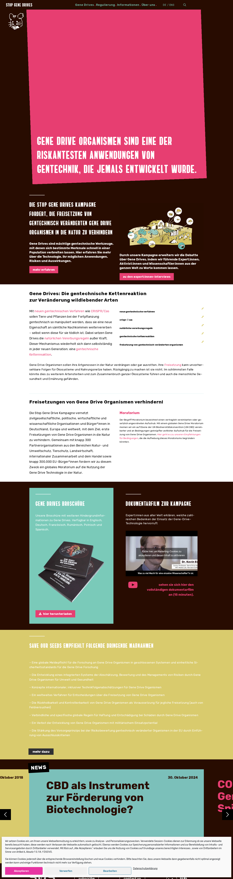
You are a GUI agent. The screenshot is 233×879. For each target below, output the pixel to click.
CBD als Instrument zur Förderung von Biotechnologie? (97, 798)
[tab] (162, 312)
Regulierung (105, 4)
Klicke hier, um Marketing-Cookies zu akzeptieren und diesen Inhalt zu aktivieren (162, 553)
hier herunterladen (57, 614)
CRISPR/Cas (100, 311)
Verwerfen (65, 871)
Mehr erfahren (44, 269)
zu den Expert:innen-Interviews (146, 276)
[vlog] (162, 226)
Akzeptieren (21, 871)
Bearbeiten (110, 871)
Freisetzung (172, 365)
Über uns (148, 4)
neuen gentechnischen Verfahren (59, 311)
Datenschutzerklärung (145, 868)
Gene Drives (84, 4)
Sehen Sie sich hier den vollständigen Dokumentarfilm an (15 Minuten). (170, 590)
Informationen (128, 4)
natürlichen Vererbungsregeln (67, 338)
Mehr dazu (41, 752)
